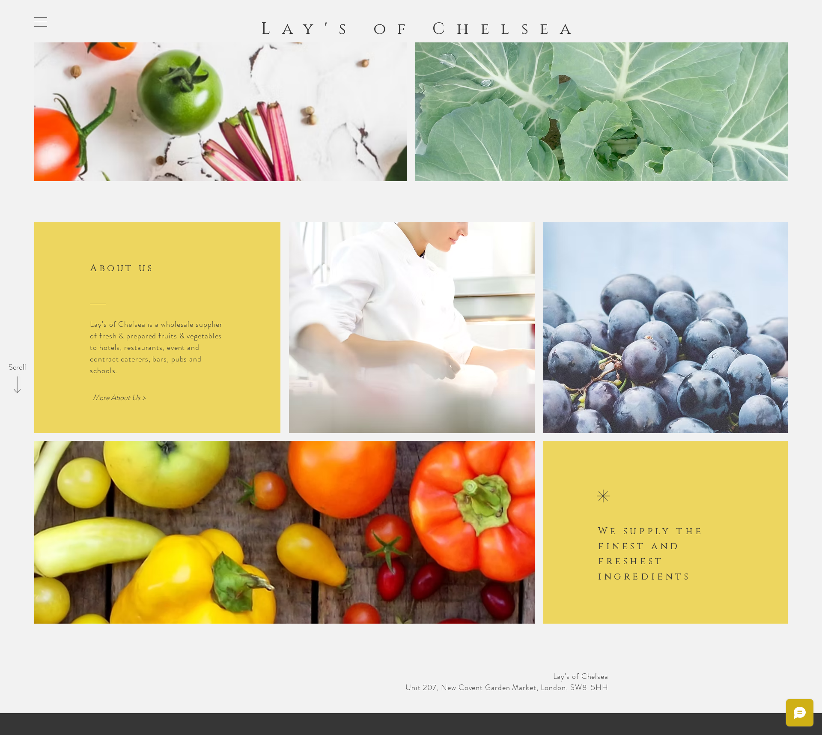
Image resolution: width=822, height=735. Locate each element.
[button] (40, 22)
